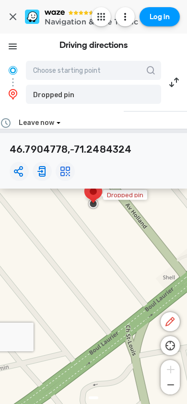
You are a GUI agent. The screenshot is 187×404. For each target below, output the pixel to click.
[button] (93, 94)
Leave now (36, 123)
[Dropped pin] (93, 196)
